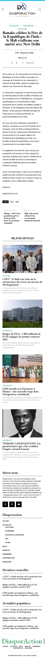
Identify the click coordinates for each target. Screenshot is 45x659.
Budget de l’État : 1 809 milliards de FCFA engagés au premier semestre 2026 (21, 336)
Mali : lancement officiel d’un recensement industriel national (32, 217)
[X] (12, 504)
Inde (12, 202)
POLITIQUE (22, 29)
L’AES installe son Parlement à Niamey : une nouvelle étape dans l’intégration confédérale (20, 391)
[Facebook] (5, 504)
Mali (17, 202)
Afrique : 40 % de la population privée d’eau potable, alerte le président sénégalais (12, 218)
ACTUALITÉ (14, 26)
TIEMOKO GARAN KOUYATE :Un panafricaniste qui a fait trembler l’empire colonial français (21, 446)
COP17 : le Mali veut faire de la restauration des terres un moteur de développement (22, 281)
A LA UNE (6, 276)
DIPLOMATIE (28, 26)
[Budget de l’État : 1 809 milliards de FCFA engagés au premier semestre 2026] (22, 314)
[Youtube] (19, 504)
